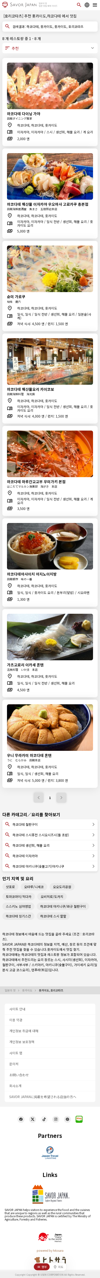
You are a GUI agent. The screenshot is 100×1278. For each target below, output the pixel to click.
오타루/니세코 (34, 886)
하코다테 (27, 954)
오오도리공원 (62, 886)
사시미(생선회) (72, 959)
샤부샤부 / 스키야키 (30, 964)
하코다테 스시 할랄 (53, 916)
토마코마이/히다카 (18, 896)
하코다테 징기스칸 (18, 916)
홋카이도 (53, 949)
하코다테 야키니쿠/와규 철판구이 (63, 906)
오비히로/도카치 (52, 896)
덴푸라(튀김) (40, 970)
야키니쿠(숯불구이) (59, 964)
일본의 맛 (10, 990)
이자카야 (91, 959)
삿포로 (10, 886)
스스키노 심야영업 (18, 906)
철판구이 (8, 964)
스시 (57, 959)
